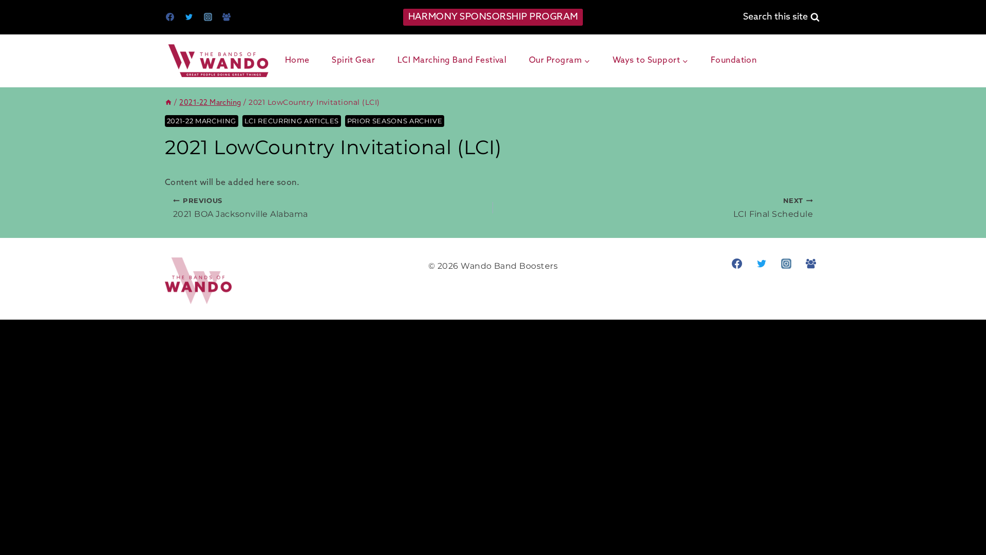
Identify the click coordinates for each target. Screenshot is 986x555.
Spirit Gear (353, 61)
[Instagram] (208, 17)
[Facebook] (170, 17)
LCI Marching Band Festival (451, 61)
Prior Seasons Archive (395, 121)
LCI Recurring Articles (291, 121)
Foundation (734, 61)
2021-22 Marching (201, 121)
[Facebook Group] (226, 17)
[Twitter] (189, 17)
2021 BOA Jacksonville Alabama (240, 208)
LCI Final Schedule (773, 208)
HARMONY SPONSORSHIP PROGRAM (493, 17)
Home (297, 61)
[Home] (168, 102)
